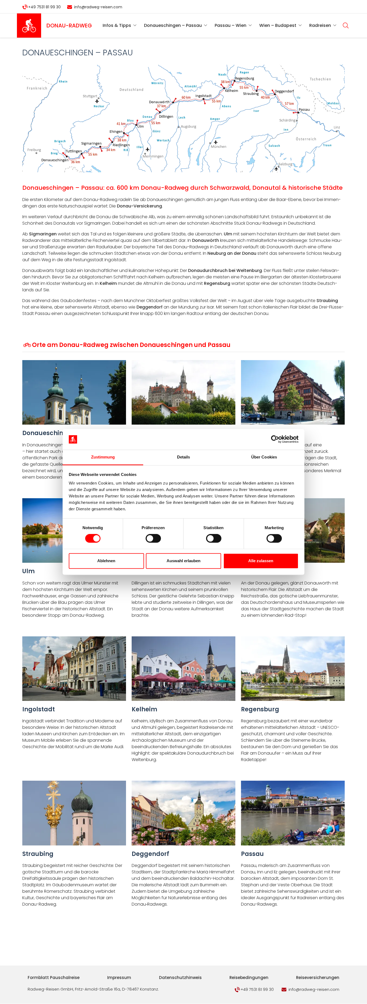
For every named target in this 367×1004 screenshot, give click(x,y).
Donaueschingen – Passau (173, 25)
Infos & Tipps (117, 25)
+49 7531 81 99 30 (44, 7)
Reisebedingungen (248, 977)
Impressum (119, 977)
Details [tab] (183, 457)
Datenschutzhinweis (180, 977)
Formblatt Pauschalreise (54, 977)
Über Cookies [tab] (264, 457)
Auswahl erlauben (183, 560)
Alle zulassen (260, 560)
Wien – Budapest (277, 25)
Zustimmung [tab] (103, 457)
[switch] (153, 538)
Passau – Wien (230, 25)
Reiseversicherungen (317, 977)
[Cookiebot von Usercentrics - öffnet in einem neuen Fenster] (274, 439)
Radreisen (320, 25)
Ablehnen (106, 560)
